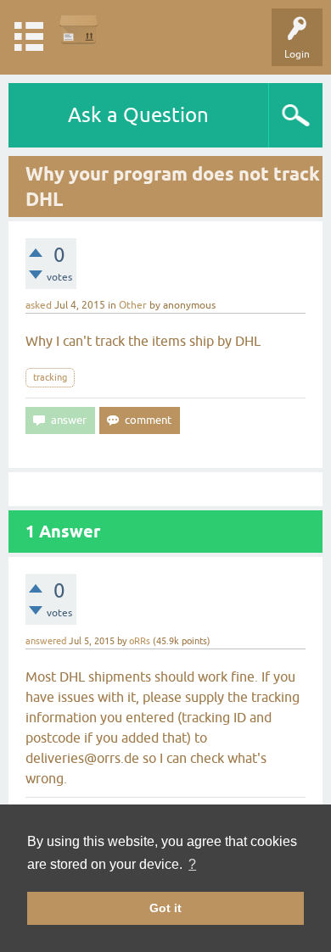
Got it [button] (165, 908)
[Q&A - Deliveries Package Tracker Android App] (78, 29)
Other (133, 305)
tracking (50, 377)
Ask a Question (138, 114)
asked (38, 305)
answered (45, 641)
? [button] (192, 864)
